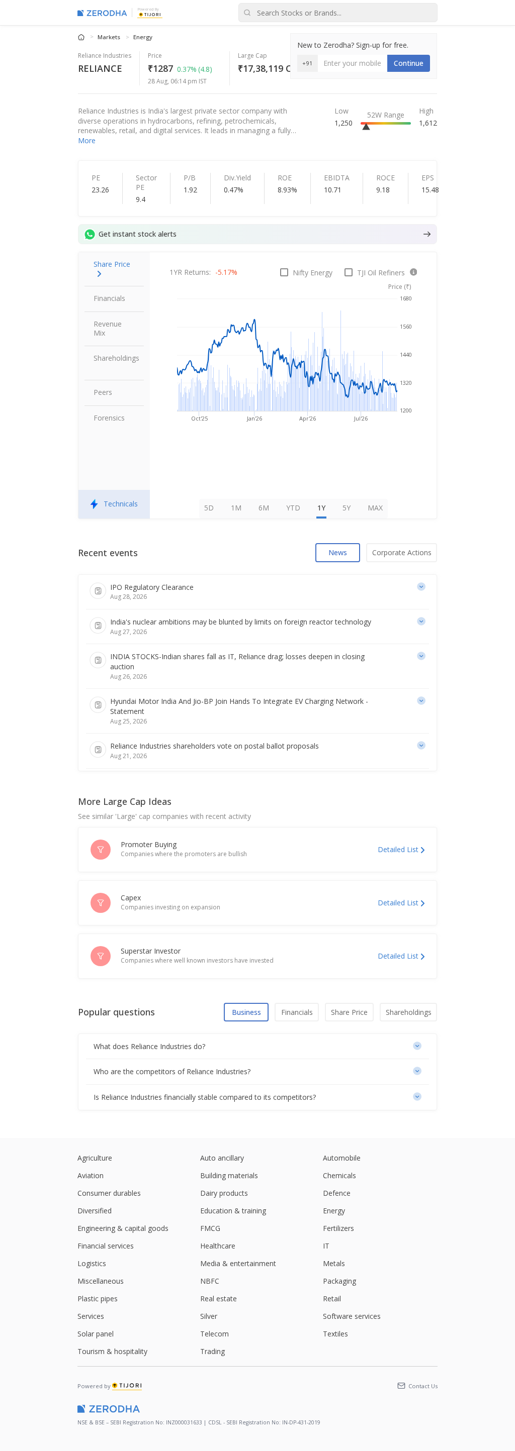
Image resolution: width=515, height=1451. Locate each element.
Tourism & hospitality (112, 1351)
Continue (408, 63)
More (87, 140)
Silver (208, 1316)
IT (326, 1246)
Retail (332, 1298)
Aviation (90, 1175)
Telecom (214, 1333)
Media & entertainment (238, 1263)
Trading (212, 1351)
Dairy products (224, 1193)
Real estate (218, 1298)
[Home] (82, 36)
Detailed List (398, 849)
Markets (110, 37)
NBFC (209, 1281)
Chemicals (339, 1175)
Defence (337, 1193)
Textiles (335, 1333)
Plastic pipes (97, 1298)
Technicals (121, 503)
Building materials (229, 1175)
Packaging (339, 1281)
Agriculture (94, 1158)
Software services (352, 1316)
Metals (334, 1263)
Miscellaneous (100, 1281)
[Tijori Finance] (149, 14)
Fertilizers (338, 1228)
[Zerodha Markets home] (102, 12)
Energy (142, 37)
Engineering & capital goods (122, 1228)
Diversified (94, 1210)
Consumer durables (109, 1193)
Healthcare (217, 1246)
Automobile (342, 1158)
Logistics (91, 1263)
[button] (258, 1047)
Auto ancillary (222, 1158)
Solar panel (95, 1333)
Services (90, 1316)
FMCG (210, 1228)
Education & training (233, 1210)
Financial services (105, 1246)
